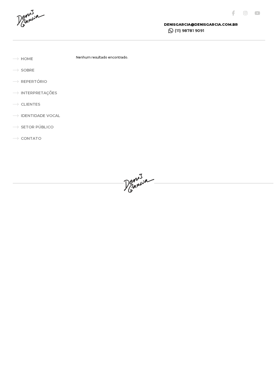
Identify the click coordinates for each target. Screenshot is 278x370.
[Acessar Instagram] (246, 13)
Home (27, 58)
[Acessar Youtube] (258, 13)
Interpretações (39, 92)
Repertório (34, 81)
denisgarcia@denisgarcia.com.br (201, 24)
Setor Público (37, 127)
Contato (31, 138)
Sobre (27, 70)
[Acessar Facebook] (235, 13)
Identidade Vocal (40, 115)
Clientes (30, 104)
